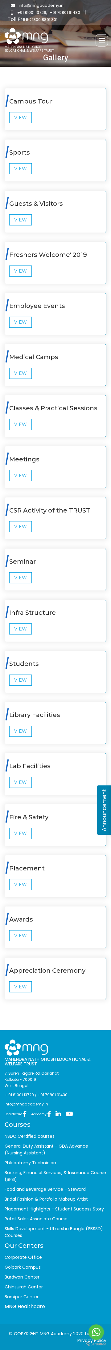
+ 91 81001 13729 (19, 1094)
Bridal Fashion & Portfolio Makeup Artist (46, 1199)
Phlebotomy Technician (30, 1163)
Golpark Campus (23, 1267)
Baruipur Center (22, 1297)
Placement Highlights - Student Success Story (54, 1209)
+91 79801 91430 (65, 12)
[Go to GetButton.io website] (96, 1344)
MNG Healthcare (25, 1306)
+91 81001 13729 (31, 12)
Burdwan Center (22, 1277)
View (20, 117)
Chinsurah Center (24, 1287)
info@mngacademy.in (41, 5)
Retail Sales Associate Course (36, 1219)
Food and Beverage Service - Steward (45, 1189)
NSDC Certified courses (30, 1136)
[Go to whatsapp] (96, 1332)
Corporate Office (23, 1257)
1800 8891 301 (44, 19)
